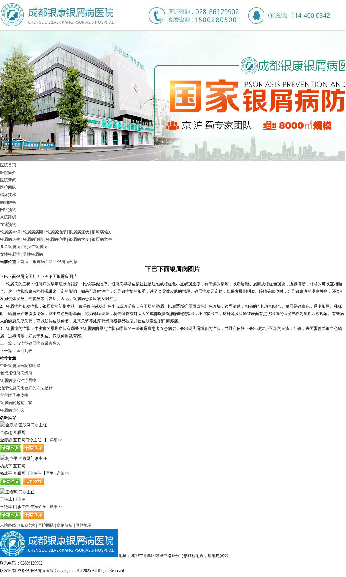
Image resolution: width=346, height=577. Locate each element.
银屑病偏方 (102, 232)
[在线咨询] (22, 453)
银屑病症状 (79, 232)
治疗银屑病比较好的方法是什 (26, 388)
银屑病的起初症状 (16, 402)
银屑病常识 (10, 232)
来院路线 (8, 217)
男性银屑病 (33, 254)
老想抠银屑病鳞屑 (16, 373)
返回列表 (24, 350)
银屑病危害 (102, 239)
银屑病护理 (56, 239)
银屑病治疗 (56, 232)
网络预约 (8, 209)
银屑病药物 (10, 239)
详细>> (56, 440)
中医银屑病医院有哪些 (20, 365)
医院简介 (8, 172)
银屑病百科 (43, 261)
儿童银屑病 (10, 246)
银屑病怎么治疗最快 (18, 380)
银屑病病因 (33, 232)
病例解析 (8, 202)
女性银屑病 (10, 254)
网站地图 (84, 525)
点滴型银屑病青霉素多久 (38, 343)
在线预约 (8, 224)
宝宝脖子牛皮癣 (14, 395)
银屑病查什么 (12, 410)
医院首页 (8, 165)
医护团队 (8, 187)
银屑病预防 (33, 239)
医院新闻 (8, 180)
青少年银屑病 (35, 246)
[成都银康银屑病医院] (165, 29)
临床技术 (8, 194)
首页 (24, 261)
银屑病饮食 (79, 239)
